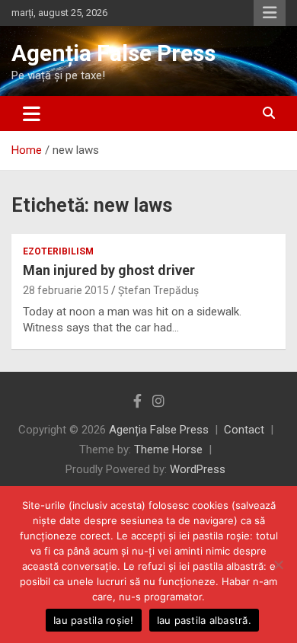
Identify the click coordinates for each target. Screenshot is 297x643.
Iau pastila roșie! (93, 620)
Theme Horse (168, 449)
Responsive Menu (270, 13)
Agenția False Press (113, 53)
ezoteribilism (58, 251)
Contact (244, 430)
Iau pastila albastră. (204, 620)
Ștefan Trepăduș (158, 290)
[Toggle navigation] (31, 113)
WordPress (197, 469)
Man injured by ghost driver (109, 270)
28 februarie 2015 (66, 290)
